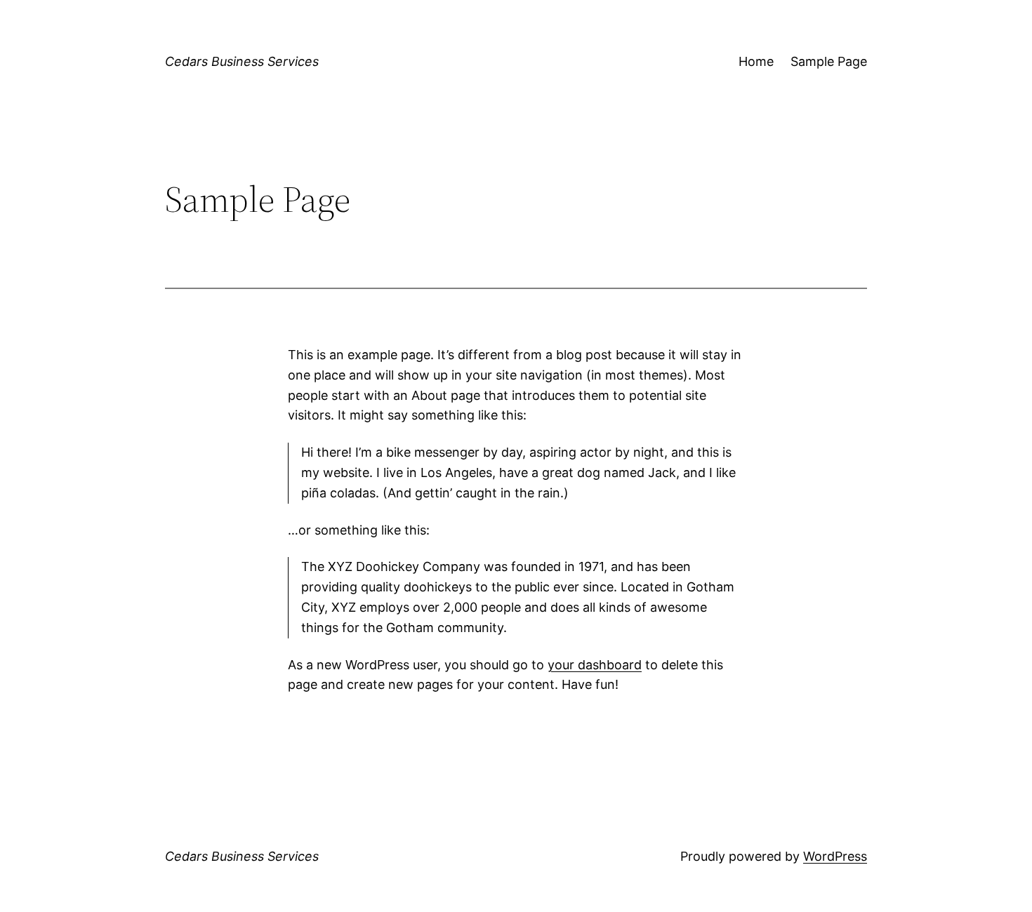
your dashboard (595, 664)
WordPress (835, 856)
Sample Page (828, 61)
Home (756, 61)
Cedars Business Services (242, 61)
